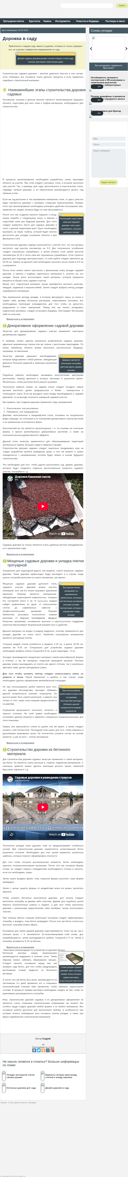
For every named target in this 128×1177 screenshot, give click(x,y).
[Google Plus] (52, 1050)
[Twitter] (39, 1050)
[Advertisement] (43, 143)
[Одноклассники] (43, 1050)
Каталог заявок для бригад (106, 111)
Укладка (32, 1103)
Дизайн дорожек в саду (57, 1088)
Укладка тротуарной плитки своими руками (21, 1076)
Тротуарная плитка (18, 1103)
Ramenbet (42, 601)
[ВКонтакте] (34, 1050)
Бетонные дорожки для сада (21, 1088)
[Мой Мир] (48, 1050)
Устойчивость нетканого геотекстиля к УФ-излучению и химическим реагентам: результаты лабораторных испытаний (108, 82)
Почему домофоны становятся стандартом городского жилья (108, 97)
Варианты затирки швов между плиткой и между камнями (61, 1076)
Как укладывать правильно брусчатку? (108, 66)
